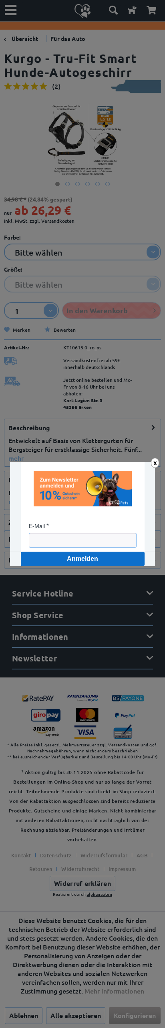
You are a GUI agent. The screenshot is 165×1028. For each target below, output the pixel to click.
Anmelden (82, 558)
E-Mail (37, 526)
